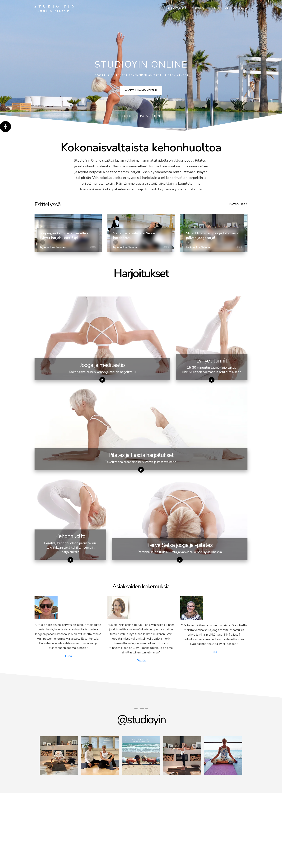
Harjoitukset (176, 8)
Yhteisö (198, 8)
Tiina (68, 656)
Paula (141, 660)
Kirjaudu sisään (236, 8)
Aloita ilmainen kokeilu (141, 90)
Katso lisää (238, 204)
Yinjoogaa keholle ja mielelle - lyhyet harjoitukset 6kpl (64, 235)
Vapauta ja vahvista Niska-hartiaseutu (134, 235)
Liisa (214, 652)
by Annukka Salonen (53, 247)
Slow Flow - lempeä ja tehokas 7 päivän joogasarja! (212, 235)
